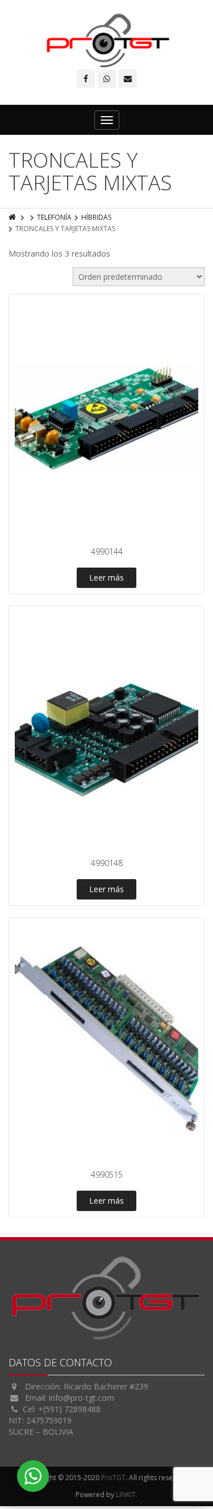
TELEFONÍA (54, 217)
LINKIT (126, 1494)
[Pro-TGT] (106, 40)
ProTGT (113, 1477)
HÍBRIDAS (96, 217)
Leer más (106, 577)
